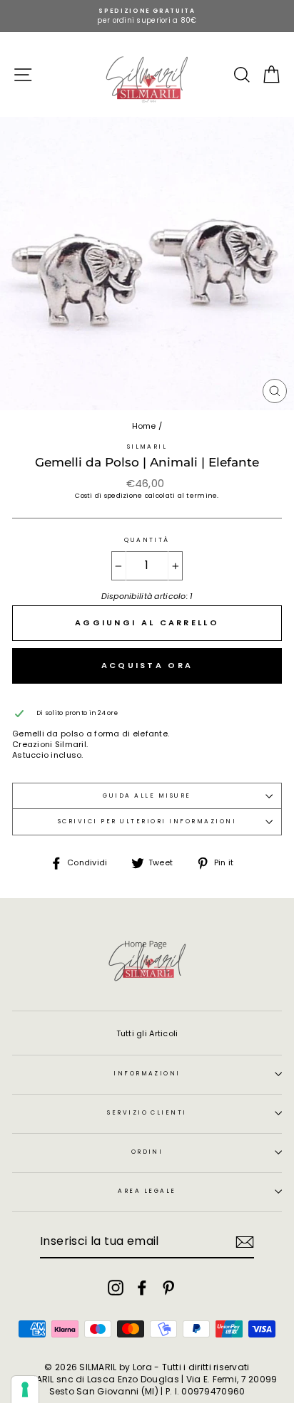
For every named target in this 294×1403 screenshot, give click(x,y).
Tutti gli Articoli (147, 1033)
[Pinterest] (168, 1287)
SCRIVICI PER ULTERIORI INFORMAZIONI (147, 821)
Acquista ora (147, 665)
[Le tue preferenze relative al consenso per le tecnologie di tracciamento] (25, 1389)
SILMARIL (147, 446)
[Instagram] (115, 1287)
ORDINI (147, 1151)
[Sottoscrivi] (244, 1242)
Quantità (147, 540)
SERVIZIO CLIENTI (147, 1112)
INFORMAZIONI (147, 1073)
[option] (147, 16)
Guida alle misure (147, 795)
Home (144, 426)
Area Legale (147, 1190)
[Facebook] (142, 1287)
